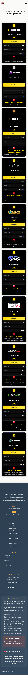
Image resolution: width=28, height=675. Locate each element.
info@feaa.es (7, 555)
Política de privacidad (13, 538)
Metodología (11, 530)
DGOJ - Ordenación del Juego (14, 577)
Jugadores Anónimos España (13, 582)
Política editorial (12, 528)
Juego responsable (13, 546)
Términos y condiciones (14, 541)
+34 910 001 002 (7, 565)
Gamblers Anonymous (12, 590)
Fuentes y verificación (13, 533)
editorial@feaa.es (7, 557)
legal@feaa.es (7, 560)
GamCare (9, 584)
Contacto (11, 535)
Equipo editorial (12, 525)
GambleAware (10, 587)
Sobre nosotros (12, 523)
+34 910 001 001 (7, 563)
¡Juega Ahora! (14, 41)
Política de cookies (13, 543)
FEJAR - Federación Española (14, 579)
